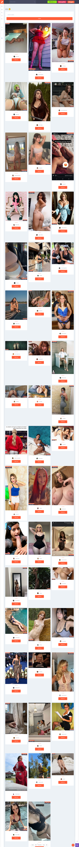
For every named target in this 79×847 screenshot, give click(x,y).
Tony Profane (64, 583)
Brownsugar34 (64, 333)
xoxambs (17, 401)
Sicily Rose (40, 310)
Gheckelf (40, 275)
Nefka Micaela (64, 377)
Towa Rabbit (64, 641)
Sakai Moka (17, 224)
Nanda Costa (17, 323)
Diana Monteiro (17, 600)
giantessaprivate (40, 74)
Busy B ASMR (17, 834)
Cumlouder (64, 444)
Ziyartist (40, 745)
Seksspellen (62, 2)
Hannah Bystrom (63, 695)
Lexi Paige (40, 401)
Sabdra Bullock (17, 687)
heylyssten (17, 114)
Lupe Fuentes (17, 558)
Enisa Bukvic (41, 458)
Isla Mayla (63, 418)
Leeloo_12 (17, 514)
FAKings (40, 593)
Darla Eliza (40, 671)
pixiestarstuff (41, 359)
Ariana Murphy (17, 637)
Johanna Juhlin (40, 782)
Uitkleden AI (52, 2)
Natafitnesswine (64, 734)
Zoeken (39, 18)
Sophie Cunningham (17, 458)
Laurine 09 (17, 56)
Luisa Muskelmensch (64, 110)
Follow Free (16, 59)
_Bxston (40, 508)
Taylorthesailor (17, 794)
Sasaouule (64, 184)
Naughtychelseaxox (17, 175)
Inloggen (70, 2)
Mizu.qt (41, 558)
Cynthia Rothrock (63, 227)
